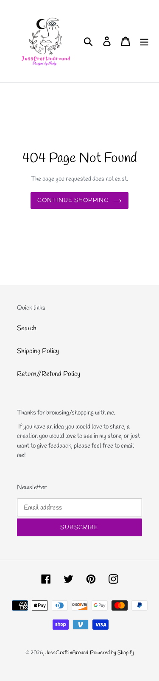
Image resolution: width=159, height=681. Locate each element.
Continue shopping (73, 200)
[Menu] (144, 41)
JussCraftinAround (66, 652)
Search (26, 328)
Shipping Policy (38, 351)
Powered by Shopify (112, 652)
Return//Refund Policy (48, 374)
